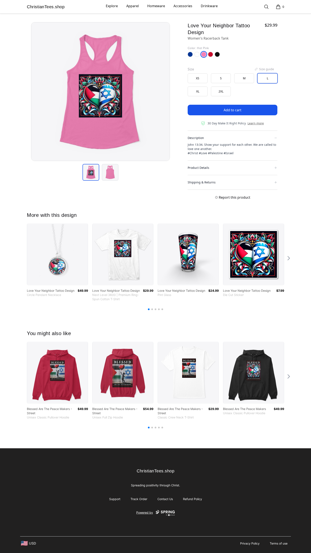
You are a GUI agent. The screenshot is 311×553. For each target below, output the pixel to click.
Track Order (139, 499)
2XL (221, 91)
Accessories (182, 6)
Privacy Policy (250, 543)
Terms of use (279, 543)
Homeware (156, 6)
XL (197, 91)
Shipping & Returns (202, 182)
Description (196, 138)
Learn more (256, 123)
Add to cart (232, 110)
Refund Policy (192, 499)
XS (197, 78)
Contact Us (165, 499)
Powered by (144, 512)
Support (114, 499)
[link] (57, 254)
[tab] (91, 172)
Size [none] (191, 69)
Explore (112, 6)
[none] (264, 69)
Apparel (132, 6)
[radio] (198, 78)
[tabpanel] (100, 91)
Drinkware (209, 6)
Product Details (198, 168)
